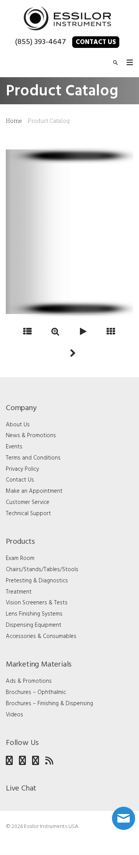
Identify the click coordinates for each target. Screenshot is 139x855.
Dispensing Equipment (33, 625)
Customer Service (27, 502)
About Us (18, 424)
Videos (14, 714)
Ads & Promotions (29, 681)
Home (14, 120)
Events (14, 446)
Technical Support (28, 513)
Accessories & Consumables (41, 636)
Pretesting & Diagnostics (37, 580)
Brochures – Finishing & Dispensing (49, 703)
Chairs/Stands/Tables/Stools (42, 569)
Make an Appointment (34, 491)
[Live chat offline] (123, 818)
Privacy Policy (22, 469)
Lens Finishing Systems (34, 614)
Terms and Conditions (33, 458)
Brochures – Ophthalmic (36, 692)
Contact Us (96, 42)
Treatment (19, 592)
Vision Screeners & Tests (37, 602)
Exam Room (20, 558)
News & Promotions (31, 435)
